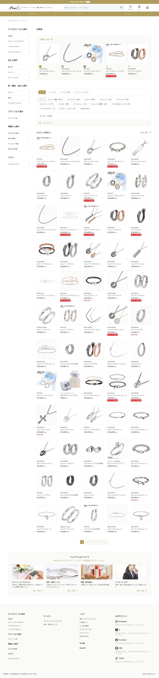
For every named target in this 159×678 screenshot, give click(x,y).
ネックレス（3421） (74, 99)
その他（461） (85, 108)
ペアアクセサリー (14, 626)
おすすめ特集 (12, 649)
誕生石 (10, 67)
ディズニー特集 (13, 144)
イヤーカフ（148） (122, 99)
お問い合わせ (84, 636)
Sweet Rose (63, 227)
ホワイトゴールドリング (115, 463)
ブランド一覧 (12, 118)
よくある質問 (84, 626)
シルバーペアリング (90, 195)
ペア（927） (52, 92)
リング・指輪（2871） (56, 99)
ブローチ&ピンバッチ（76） (121, 104)
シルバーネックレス (114, 264)
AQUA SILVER (135, 193)
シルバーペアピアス (135, 71)
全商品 (10, 619)
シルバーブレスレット (114, 429)
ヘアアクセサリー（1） (48, 108)
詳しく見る (37, 590)
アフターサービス (86, 629)
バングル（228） (64, 104)
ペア (79, 14)
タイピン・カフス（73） (67, 108)
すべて (42, 92)
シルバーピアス (42, 195)
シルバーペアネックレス (92, 71)
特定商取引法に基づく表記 (29, 674)
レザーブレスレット (90, 295)
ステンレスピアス (137, 329)
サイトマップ (84, 633)
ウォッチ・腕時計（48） (99, 104)
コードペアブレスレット (92, 395)
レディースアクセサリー (16, 622)
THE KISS (86, 69)
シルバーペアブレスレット (69, 230)
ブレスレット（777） (47, 104)
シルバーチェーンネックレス (71, 71)
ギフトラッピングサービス (53, 621)
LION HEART (43, 69)
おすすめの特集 (13, 133)
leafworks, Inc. (151, 674)
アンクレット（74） (80, 104)
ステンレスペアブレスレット (70, 295)
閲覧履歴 (83, 648)
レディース (32, 14)
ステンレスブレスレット (115, 161)
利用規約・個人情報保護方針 (11, 674)
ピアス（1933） (90, 99)
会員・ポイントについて (88, 619)
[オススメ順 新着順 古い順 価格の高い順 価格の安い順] (145, 132)
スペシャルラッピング (66, 393)
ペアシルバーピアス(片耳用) (93, 463)
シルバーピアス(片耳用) (92, 529)
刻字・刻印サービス (50, 624)
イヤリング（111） (106, 99)
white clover (63, 293)
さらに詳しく (46, 122)
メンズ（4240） (65, 92)
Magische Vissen (65, 527)
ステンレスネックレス (46, 71)
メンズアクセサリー (15, 629)
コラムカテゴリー (14, 658)
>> (105, 542)
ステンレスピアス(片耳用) (69, 364)
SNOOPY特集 (12, 149)
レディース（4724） (82, 92)
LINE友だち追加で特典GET (79, 2)
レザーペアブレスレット (45, 264)
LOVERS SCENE (42, 327)
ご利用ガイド (84, 622)
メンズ (127, 14)
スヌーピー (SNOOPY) (113, 461)
